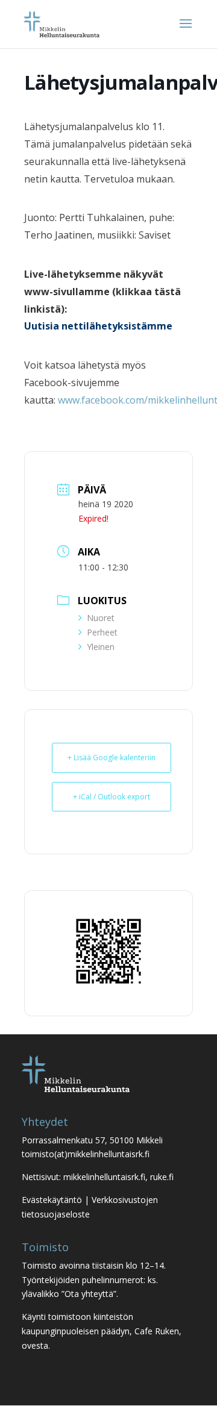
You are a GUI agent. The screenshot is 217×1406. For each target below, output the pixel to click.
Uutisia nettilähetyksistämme (98, 326)
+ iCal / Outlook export (111, 797)
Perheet (102, 632)
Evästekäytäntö (52, 1199)
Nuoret (101, 617)
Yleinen (101, 646)
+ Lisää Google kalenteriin (112, 757)
